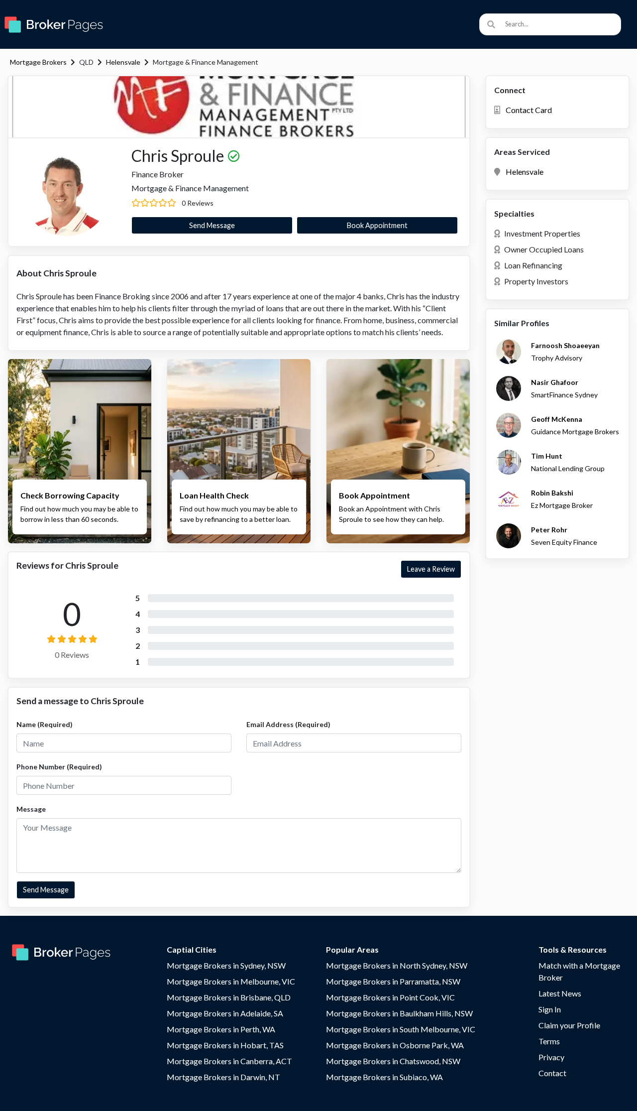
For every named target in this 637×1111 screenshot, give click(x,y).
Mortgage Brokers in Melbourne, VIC (231, 981)
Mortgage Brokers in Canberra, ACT (229, 1061)
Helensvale (123, 62)
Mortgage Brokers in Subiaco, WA (384, 1077)
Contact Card (529, 110)
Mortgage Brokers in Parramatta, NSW (393, 981)
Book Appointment (377, 225)
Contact (552, 1073)
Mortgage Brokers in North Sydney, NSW (396, 965)
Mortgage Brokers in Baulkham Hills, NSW (399, 1013)
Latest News (559, 993)
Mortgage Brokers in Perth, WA (221, 1029)
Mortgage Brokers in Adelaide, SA (225, 1013)
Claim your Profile (569, 1025)
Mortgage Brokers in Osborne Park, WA (395, 1045)
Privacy (551, 1057)
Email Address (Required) (288, 724)
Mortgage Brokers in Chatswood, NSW (393, 1061)
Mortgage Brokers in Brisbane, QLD (229, 997)
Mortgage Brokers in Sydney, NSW (226, 965)
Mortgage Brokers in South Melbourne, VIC (400, 1029)
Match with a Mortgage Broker (579, 971)
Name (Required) (44, 724)
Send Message (212, 225)
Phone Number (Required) (59, 766)
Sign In (549, 1009)
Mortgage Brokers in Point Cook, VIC (390, 997)
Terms (549, 1041)
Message (31, 809)
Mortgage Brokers (38, 62)
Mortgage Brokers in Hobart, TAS (225, 1045)
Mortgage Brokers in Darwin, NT (223, 1077)
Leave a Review (431, 569)
